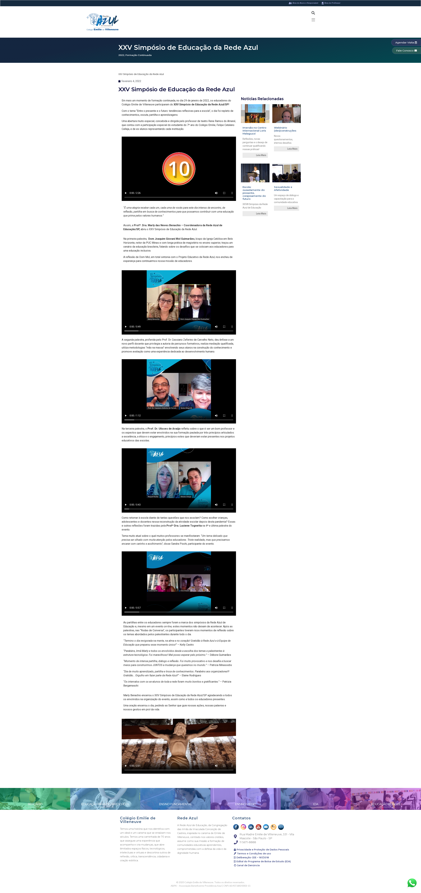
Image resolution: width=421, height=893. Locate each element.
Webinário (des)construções (285, 129)
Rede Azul (187, 818)
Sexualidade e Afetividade (283, 188)
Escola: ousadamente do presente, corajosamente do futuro (254, 192)
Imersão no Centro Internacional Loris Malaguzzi (254, 130)
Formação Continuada (138, 55)
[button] (406, 42)
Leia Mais (261, 155)
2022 (121, 55)
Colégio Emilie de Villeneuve (138, 820)
